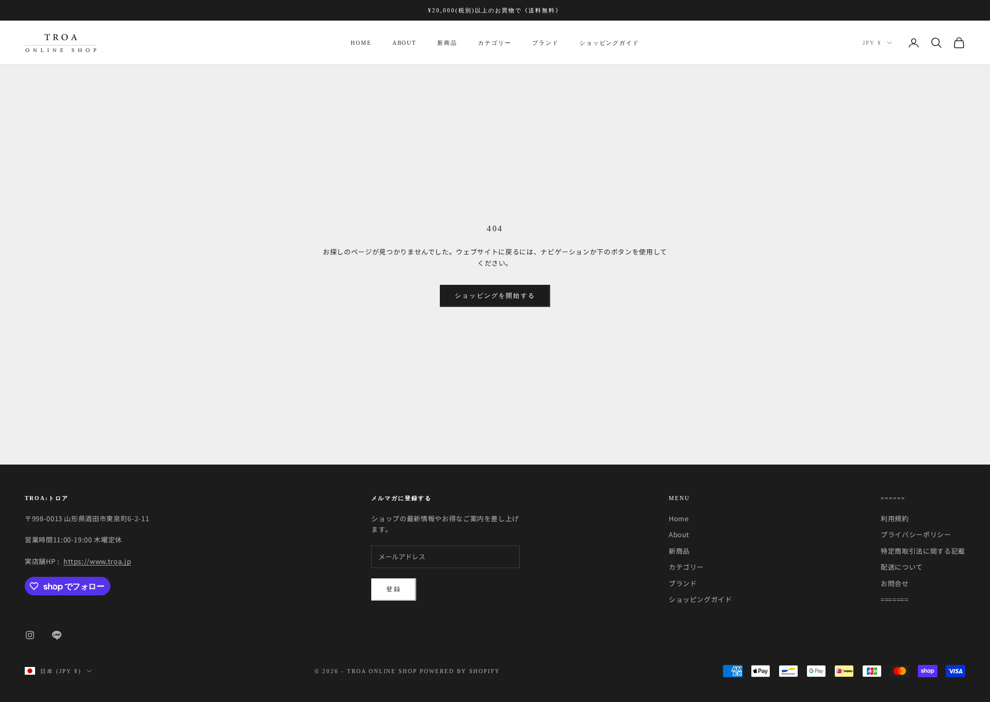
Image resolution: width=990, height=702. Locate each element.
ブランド (545, 43)
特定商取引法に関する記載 (923, 551)
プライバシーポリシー (916, 534)
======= (895, 599)
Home (361, 43)
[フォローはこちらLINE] (57, 635)
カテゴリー (495, 43)
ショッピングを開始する (495, 295)
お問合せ (895, 583)
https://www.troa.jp (97, 561)
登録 (393, 589)
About (404, 43)
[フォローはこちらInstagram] (30, 635)
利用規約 (895, 518)
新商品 (447, 43)
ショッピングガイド (610, 43)
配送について (902, 567)
